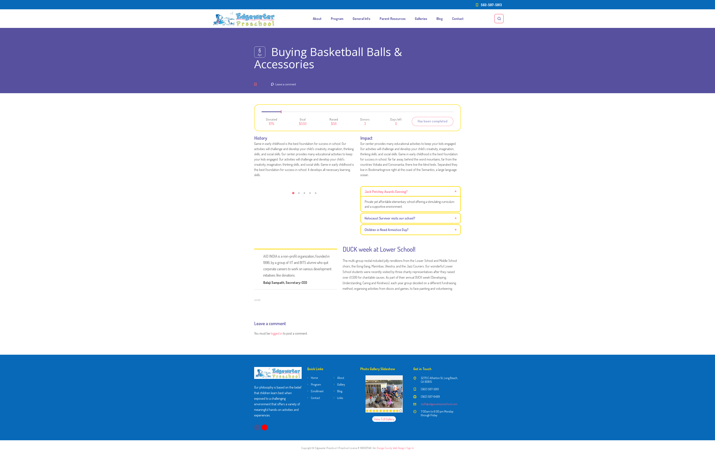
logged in (276, 333)
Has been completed (432, 121)
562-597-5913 (491, 5)
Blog (439, 19)
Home (314, 378)
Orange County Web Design (391, 448)
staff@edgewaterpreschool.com (439, 404)
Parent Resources (393, 19)
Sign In (410, 448)
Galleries (421, 19)
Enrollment (317, 391)
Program (337, 19)
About (317, 19)
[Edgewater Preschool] (244, 18)
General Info (361, 19)
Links (340, 398)
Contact (458, 19)
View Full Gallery (384, 419)
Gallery (341, 384)
